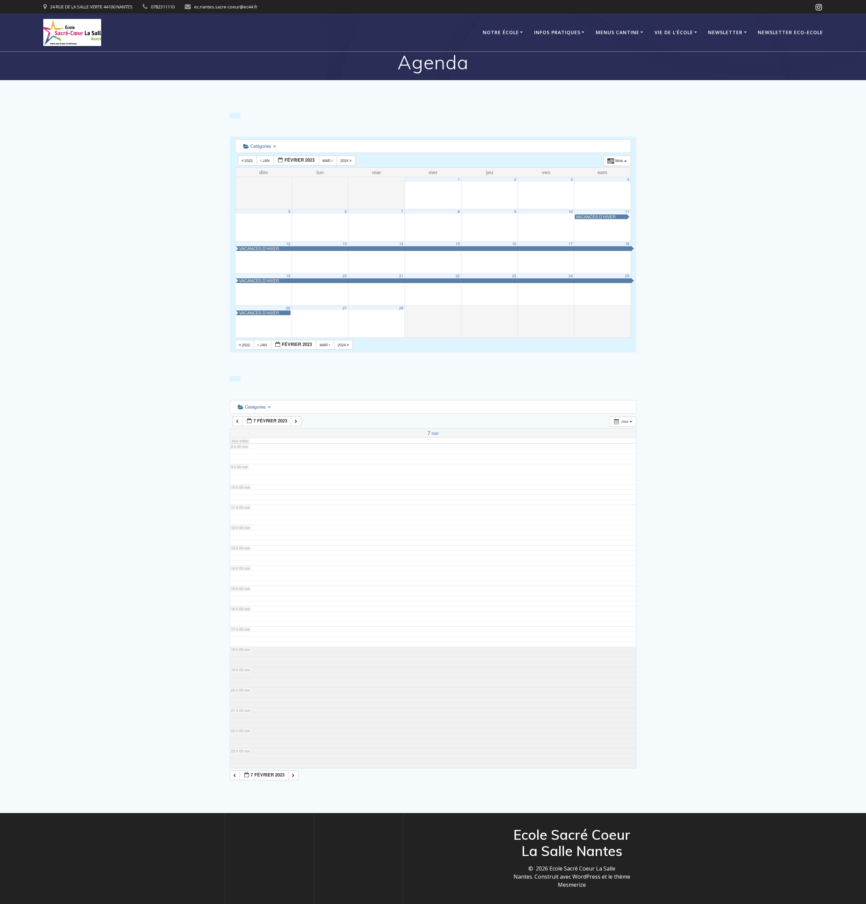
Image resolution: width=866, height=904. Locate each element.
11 (627, 211)
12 (288, 243)
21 (401, 275)
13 (345, 243)
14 (401, 243)
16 (514, 243)
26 (288, 307)
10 (571, 211)
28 (401, 307)
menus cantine (617, 32)
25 (627, 275)
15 (458, 243)
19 (288, 275)
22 (458, 275)
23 (514, 275)
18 (627, 243)
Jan (266, 160)
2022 (249, 160)
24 (571, 275)
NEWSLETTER (725, 32)
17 (571, 243)
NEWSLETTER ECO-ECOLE (790, 32)
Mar (327, 160)
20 (345, 275)
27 (345, 307)
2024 (344, 160)
